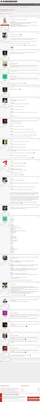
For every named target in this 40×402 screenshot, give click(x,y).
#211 (39, 177)
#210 (39, 160)
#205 (39, 74)
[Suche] (39, 4)
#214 (39, 255)
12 (12, 15)
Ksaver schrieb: (13, 76)
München (7, 150)
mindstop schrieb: (13, 335)
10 (9, 15)
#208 (39, 119)
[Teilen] (37, 18)
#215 (39, 283)
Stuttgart (8, 308)
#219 (39, 333)
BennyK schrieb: (13, 63)
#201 (39, 18)
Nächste (15, 15)
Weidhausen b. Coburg (6, 356)
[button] (1, 4)
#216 (39, 298)
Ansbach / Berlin (7, 29)
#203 (39, 51)
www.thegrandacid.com (6, 30)
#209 (39, 140)
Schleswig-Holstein (6, 42)
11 (11, 15)
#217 (39, 311)
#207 (39, 98)
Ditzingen (7, 293)
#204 (39, 61)
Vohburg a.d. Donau (6, 107)
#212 (39, 206)
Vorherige (3, 15)
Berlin (39, 391)
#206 (39, 87)
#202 (39, 33)
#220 (39, 346)
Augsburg (7, 83)
